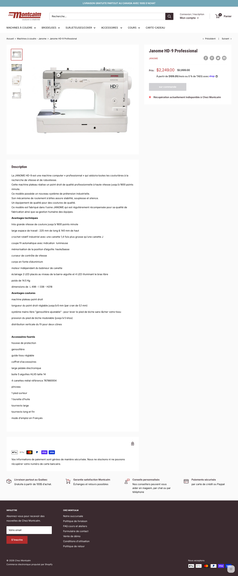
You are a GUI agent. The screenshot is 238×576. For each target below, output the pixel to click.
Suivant (225, 38)
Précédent (210, 38)
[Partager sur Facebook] (206, 58)
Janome (153, 58)
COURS (132, 27)
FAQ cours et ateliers (75, 526)
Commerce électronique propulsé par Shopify (29, 564)
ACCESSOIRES (110, 27)
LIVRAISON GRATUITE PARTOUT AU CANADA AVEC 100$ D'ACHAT (119, 3)
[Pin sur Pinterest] (212, 58)
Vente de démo (71, 536)
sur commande (167, 86)
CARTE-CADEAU (155, 27)
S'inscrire (17, 539)
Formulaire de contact (75, 531)
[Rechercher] (169, 16)
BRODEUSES (49, 27)
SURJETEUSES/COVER (79, 27)
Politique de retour (74, 546)
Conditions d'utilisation (76, 541)
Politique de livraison (75, 521)
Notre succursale (73, 516)
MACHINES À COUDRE (19, 27)
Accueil (10, 38)
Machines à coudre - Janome (31, 38)
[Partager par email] (224, 58)
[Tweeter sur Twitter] (218, 58)
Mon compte (188, 17)
